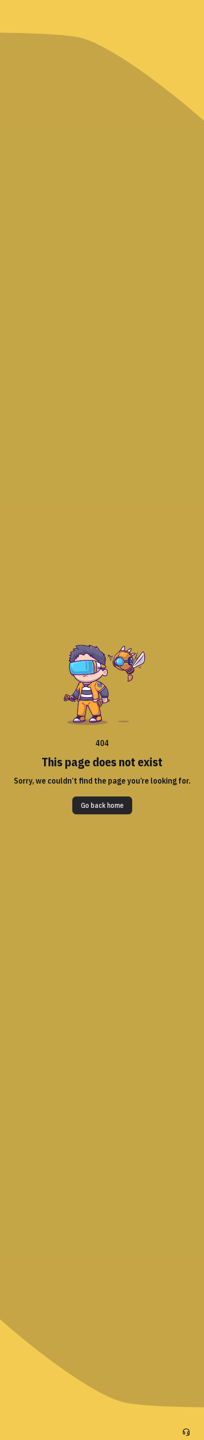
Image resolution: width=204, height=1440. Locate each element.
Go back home (102, 805)
